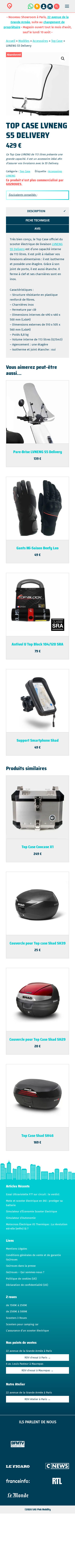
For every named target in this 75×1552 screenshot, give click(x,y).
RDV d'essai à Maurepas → (37, 1370)
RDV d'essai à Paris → (38, 1357)
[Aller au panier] (50, 8)
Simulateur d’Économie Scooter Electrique (31, 1211)
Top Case (57, 41)
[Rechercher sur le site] (57, 8)
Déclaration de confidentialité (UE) (27, 1285)
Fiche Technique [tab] (38, 220)
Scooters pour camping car (22, 1324)
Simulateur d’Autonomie (21, 1218)
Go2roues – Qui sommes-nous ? (25, 1272)
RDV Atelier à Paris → (37, 1399)
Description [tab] (36, 211)
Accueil (10, 41)
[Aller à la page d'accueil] (22, 8)
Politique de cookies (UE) (21, 1278)
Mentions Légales (16, 1248)
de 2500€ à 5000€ (16, 1311)
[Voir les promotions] (37, 8)
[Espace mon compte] (44, 8)
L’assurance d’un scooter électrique (27, 1330)
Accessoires (40, 41)
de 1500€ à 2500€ (16, 1305)
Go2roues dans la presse (21, 1265)
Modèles (23, 41)
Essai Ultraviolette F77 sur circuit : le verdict (32, 1194)
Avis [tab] (37, 228)
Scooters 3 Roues (16, 1318)
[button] (62, 58)
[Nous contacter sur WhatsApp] (30, 8)
